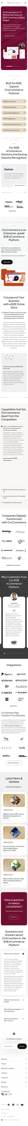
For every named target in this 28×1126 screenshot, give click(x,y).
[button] (4, 192)
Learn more (12, 211)
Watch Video (7, 262)
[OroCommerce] (14, 3)
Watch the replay (9, 36)
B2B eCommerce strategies (13, 725)
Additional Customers (13, 565)
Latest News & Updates (13, 787)
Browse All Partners (13, 763)
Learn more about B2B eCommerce (10, 459)
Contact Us (13, 917)
